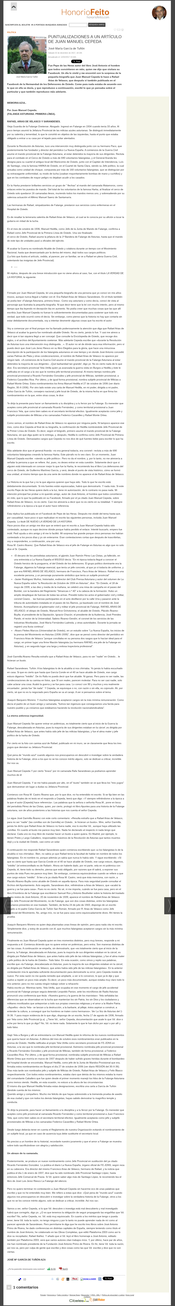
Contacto (87, 1297)
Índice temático (62, 1295)
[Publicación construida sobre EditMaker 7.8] (97, 1301)
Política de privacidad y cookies (113, 1295)
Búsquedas (85, 1295)
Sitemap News (75, 1295)
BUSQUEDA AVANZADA (56, 25)
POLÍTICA (11, 32)
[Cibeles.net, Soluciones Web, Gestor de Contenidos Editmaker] (79, 1301)
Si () (53, 1269)
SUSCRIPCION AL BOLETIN (17, 25)
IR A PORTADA (38, 25)
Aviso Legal (130, 1295)
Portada (43, 1295)
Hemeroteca (51, 1295)
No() (65, 1269)
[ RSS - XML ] (96, 1295)
